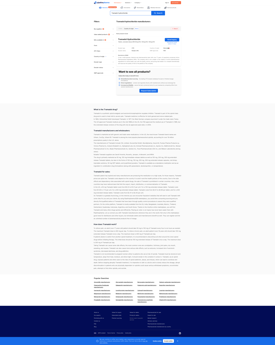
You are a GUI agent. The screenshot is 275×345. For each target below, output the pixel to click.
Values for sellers (134, 312)
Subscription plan (116, 315)
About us (96, 312)
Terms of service (111, 333)
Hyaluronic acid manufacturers (147, 285)
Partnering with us (99, 318)
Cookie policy (128, 333)
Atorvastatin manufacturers (124, 282)
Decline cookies (157, 341)
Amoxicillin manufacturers (102, 282)
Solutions (127, 2)
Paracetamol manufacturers (146, 296)
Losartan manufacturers (166, 290)
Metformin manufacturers (145, 293)
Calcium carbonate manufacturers (169, 282)
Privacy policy (120, 333)
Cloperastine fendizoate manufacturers (101, 286)
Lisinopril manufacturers (145, 290)
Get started (175, 2)
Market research (152, 318)
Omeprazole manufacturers (124, 296)
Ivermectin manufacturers (102, 290)
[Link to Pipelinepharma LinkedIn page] (180, 333)
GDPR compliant (102, 333)
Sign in (167, 2)
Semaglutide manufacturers (124, 300)
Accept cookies (168, 341)
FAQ (95, 324)
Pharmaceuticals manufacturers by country (159, 326)
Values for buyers (116, 312)
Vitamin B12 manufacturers (167, 300)
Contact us (97, 321)
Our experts (97, 315)
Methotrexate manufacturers (168, 293)
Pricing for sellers (134, 315)
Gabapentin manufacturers (124, 285)
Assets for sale (152, 315)
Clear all (176, 28)
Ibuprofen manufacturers (167, 285)
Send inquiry (172, 40)
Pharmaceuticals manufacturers (156, 324)
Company (137, 2)
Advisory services (152, 321)
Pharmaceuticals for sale (154, 312)
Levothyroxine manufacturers (125, 290)
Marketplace (117, 2)
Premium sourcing (117, 318)
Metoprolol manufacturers (102, 296)
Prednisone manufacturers (167, 296)
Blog (95, 326)
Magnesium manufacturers (102, 293)
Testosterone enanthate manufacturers (145, 301)
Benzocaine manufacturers (146, 282)
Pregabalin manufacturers (102, 300)
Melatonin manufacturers (123, 293)
